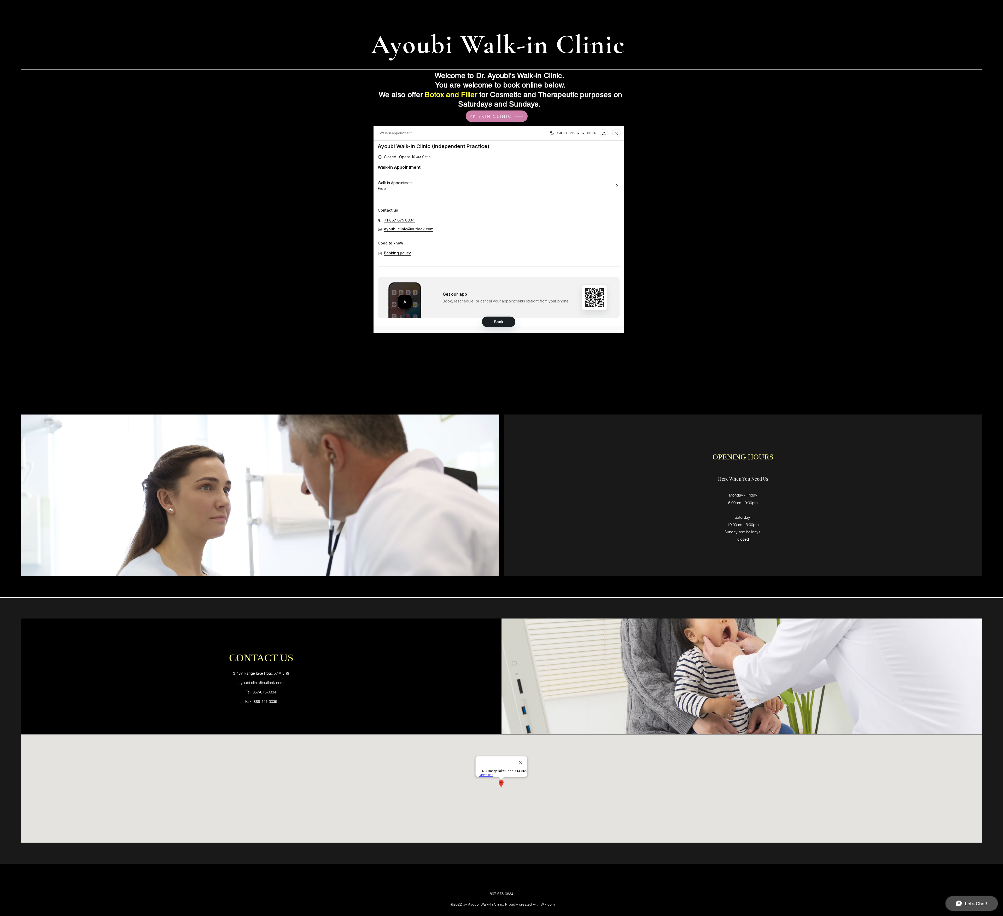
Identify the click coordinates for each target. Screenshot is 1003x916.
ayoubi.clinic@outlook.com (261, 682)
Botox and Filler (451, 94)
